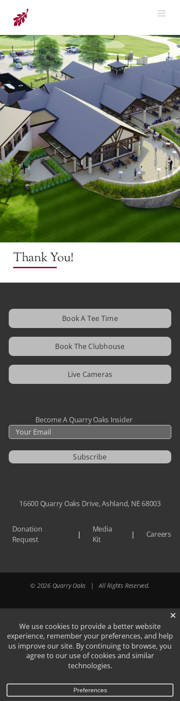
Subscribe (90, 457)
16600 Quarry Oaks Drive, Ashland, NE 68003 (90, 503)
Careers (158, 534)
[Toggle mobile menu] (162, 13)
